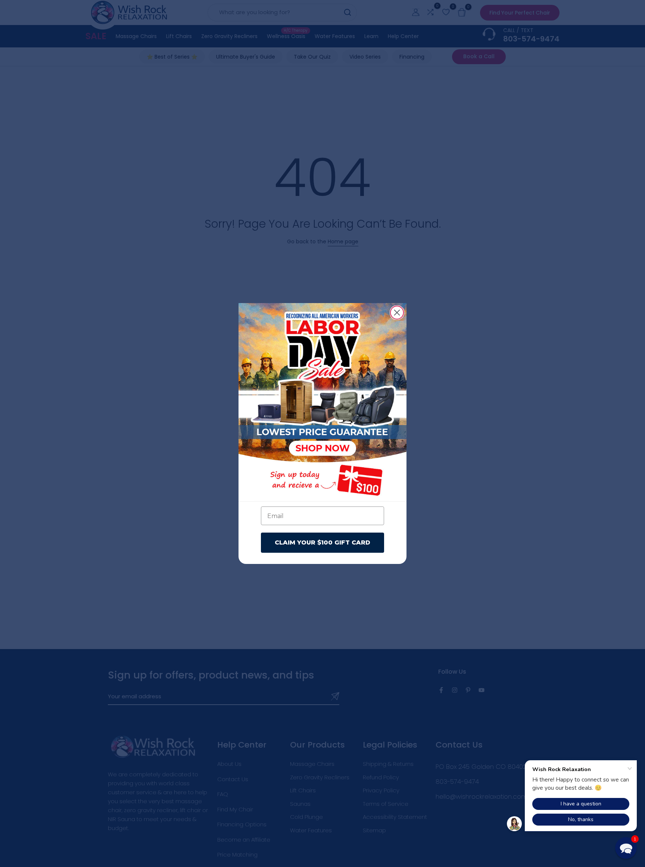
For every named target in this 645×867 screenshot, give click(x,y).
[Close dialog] (396, 312)
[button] (626, 848)
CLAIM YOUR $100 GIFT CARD (322, 542)
